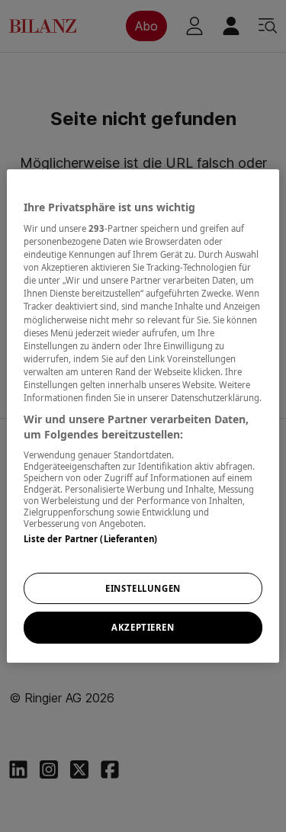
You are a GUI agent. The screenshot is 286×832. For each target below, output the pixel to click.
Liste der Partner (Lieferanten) (90, 538)
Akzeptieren (142, 628)
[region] (142, 416)
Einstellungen (142, 588)
